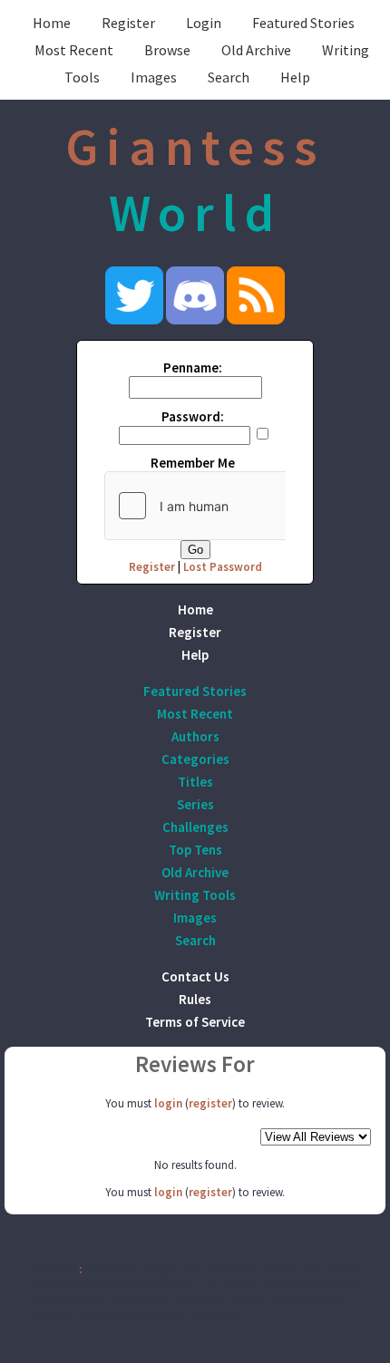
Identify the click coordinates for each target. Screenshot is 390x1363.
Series (195, 804)
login (168, 1103)
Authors (195, 736)
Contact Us (195, 976)
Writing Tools (195, 895)
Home (52, 23)
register (210, 1103)
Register (128, 23)
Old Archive (256, 50)
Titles (195, 781)
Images (154, 77)
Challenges (195, 827)
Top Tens (195, 849)
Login (203, 23)
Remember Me (193, 462)
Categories (195, 759)
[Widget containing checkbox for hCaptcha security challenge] (241, 505)
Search (228, 77)
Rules (195, 999)
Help (295, 77)
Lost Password (222, 567)
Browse (167, 50)
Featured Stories (303, 23)
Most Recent (73, 50)
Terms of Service (195, 1021)
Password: (192, 416)
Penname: (192, 367)
